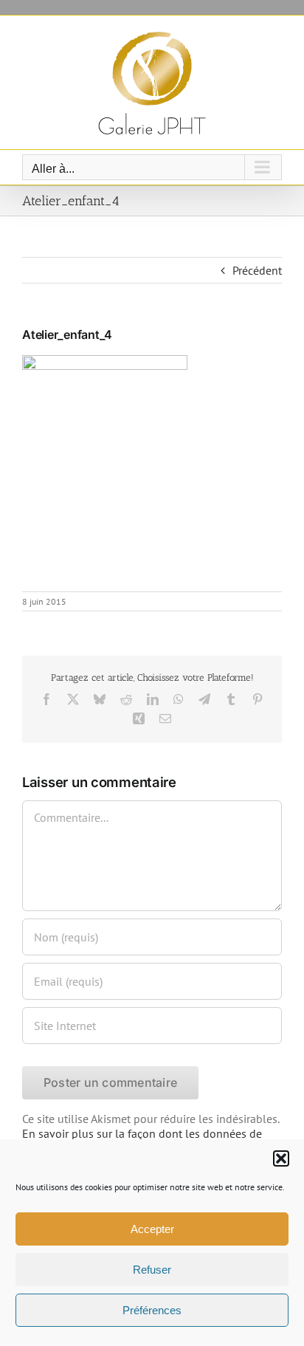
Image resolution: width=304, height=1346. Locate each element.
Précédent (257, 270)
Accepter (152, 1229)
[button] (281, 1158)
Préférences (152, 1310)
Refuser (152, 1269)
